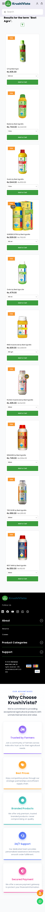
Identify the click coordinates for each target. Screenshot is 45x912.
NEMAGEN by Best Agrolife (16, 455)
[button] (22, 82)
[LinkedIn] (2, 612)
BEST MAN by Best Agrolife (16, 566)
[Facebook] (8, 612)
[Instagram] (18, 612)
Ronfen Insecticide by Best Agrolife (20, 400)
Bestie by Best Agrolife (15, 124)
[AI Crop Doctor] (40, 893)
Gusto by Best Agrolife (15, 179)
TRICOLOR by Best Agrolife (16, 510)
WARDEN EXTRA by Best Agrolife (18, 234)
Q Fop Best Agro (13, 69)
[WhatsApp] (22, 612)
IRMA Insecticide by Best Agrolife (19, 345)
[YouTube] (12, 612)
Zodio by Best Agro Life (15, 290)
